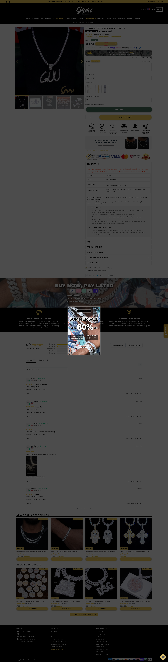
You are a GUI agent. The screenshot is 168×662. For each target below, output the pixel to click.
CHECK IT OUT (84, 347)
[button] (163, 657)
